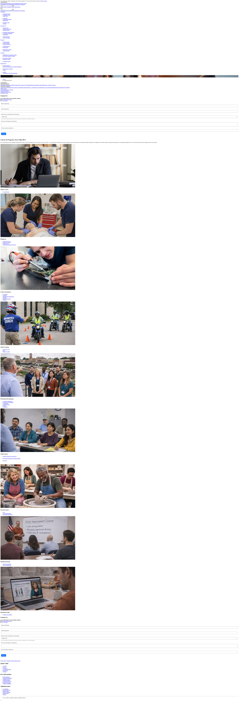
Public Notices (6, 693)
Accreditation (5, 689)
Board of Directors (6, 690)
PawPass (2, 4)
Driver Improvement (7, 565)
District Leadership (6, 692)
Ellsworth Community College (9, 56)
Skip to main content (4, 3)
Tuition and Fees (6, 36)
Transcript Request (6, 682)
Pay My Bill (5, 670)
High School (5, 47)
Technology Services (7, 681)
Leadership (5, 406)
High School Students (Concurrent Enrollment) (12, 66)
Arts (4, 512)
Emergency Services (7, 242)
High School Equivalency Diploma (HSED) (11, 458)
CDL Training (21, 85)
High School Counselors (8, 68)
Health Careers (6, 243)
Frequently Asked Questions (8, 32)
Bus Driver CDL (6, 349)
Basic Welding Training (13, 85)
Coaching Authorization (7, 401)
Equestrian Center (6, 59)
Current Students (6, 65)
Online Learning (6, 50)
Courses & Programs (4, 90)
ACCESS (5, 666)
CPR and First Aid (6, 241)
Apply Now (5, 16)
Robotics (4, 297)
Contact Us (5, 668)
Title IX (4, 694)
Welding (4, 300)
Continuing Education (12, 4)
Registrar (5, 671)
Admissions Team (6, 15)
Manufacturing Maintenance (8, 296)
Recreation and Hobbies (7, 514)
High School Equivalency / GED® (28, 87)
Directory (6, 4)
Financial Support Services (5, 92)
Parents (4, 70)
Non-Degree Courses (7, 49)
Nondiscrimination (6, 680)
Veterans (4, 23)
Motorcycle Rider (6, 351)
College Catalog (6, 42)
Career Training (6, 191)
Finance (4, 405)
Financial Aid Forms (7, 29)
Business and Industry (20, 4)
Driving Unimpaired (7, 564)
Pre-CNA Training (38, 87)
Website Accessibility (7, 683)
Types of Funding (6, 37)
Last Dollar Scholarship (7, 33)
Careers (4, 667)
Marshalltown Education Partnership (10, 73)
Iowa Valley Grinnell (7, 58)
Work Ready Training (4, 85)
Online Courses (3, 88)
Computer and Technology (8, 402)
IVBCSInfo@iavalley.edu (7, 99)
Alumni (4, 72)
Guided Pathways (6, 46)
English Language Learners (15, 87)
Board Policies (6, 691)
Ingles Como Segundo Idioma (48, 87)
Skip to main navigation (13, 3)
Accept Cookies (4, 2)
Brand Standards (6, 677)
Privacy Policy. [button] (44, 1)
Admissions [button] (2, 11)
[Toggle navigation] (1, 8)
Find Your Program (7, 44)
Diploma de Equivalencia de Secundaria (62, 87)
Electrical (5, 295)
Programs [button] (2, 39)
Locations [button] (2, 52)
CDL (4, 350)
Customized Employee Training (6, 89)
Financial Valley (6, 30)
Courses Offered (6, 43)
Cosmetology (5, 403)
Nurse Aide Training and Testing (9, 244)
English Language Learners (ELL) (10, 456)
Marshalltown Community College (10, 54)
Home (4, 79)
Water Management (7, 298)
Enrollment (5, 18)
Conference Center (6, 61)
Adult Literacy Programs (5, 86)
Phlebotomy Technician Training (49, 85)
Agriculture (5, 294)
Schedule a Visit (6, 22)
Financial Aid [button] (3, 25)
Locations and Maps (7, 669)
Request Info (5, 20)
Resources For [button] (3, 63)
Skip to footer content (22, 3)
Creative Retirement (7, 513)
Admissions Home (6, 13)
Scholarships (5, 34)
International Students (7, 19)
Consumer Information (7, 678)
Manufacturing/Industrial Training (36, 85)
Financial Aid (5, 28)
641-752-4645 (5, 100)
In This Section (3, 82)
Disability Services (6, 679)
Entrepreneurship (6, 404)
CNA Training (27, 85)
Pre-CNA (5, 460)
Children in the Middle (7, 614)
